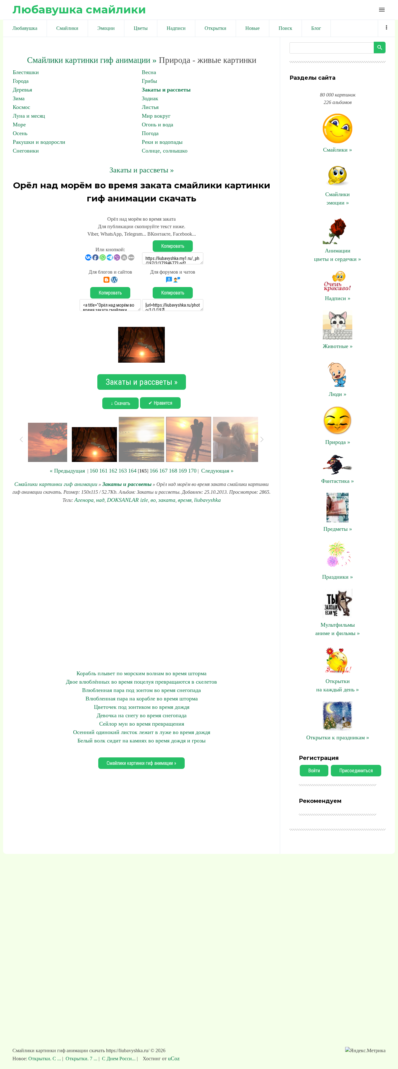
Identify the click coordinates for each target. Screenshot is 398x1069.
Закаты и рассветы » (141, 170)
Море (19, 124)
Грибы (149, 81)
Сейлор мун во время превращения (141, 724)
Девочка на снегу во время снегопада (142, 715)
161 (103, 471)
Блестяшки (26, 72)
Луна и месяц (29, 116)
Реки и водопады (162, 142)
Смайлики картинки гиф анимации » (92, 60)
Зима (19, 98)
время (185, 500)
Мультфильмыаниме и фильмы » (337, 629)
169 (182, 471)
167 (163, 471)
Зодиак (150, 98)
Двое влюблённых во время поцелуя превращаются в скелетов (141, 682)
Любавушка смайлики (79, 9)
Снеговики (26, 151)
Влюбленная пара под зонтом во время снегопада (141, 690)
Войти (314, 771)
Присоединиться (356, 771)
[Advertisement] (141, 586)
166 (154, 471)
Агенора (84, 500)
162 (113, 471)
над (100, 500)
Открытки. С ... (45, 1058)
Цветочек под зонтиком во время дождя (141, 707)
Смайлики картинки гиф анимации (55, 484)
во (153, 500)
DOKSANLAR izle (127, 500)
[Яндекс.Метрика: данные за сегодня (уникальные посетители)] (365, 1050)
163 (122, 471)
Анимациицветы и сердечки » (337, 254)
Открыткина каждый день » (337, 685)
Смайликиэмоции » (337, 198)
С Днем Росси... (119, 1058)
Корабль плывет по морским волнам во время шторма (141, 673)
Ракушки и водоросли (39, 142)
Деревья (22, 90)
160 (94, 471)
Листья (150, 107)
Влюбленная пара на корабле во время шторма (142, 698)
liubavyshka (207, 500)
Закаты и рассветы (166, 90)
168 (173, 471)
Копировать (172, 246)
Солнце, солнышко (164, 151)
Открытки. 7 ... (81, 1058)
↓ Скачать (120, 403)
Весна (149, 72)
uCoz (174, 1058)
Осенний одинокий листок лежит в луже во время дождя (141, 732)
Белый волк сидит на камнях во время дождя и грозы (141, 740)
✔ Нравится (160, 403)
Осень (20, 133)
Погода (150, 133)
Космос (21, 107)
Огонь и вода (157, 124)
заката (166, 500)
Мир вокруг (156, 116)
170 (192, 471)
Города (21, 81)
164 (132, 471)
